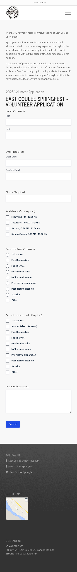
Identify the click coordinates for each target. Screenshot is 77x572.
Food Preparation (20, 260)
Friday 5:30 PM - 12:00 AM (24, 216)
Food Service (18, 265)
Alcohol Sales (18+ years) (24, 326)
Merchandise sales (20, 271)
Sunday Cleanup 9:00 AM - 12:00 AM (29, 234)
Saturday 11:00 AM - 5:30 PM (25, 222)
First (8, 115)
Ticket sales (17, 254)
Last (8, 129)
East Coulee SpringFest (20, 466)
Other (14, 300)
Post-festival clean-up (22, 288)
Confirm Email (13, 170)
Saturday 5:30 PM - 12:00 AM (25, 228)
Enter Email (11, 156)
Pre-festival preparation (23, 283)
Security (15, 294)
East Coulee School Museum (23, 460)
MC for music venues (21, 277)
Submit (13, 424)
